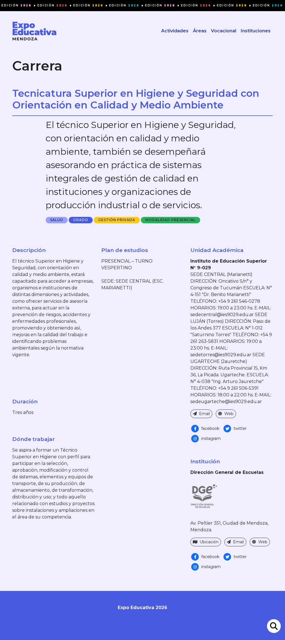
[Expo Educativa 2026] (34, 31)
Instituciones (256, 30)
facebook (209, 428)
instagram (210, 438)
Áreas (200, 30)
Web (228, 413)
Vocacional (223, 30)
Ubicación (208, 541)
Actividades (174, 30)
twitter (239, 428)
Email (204, 413)
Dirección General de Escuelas (227, 472)
